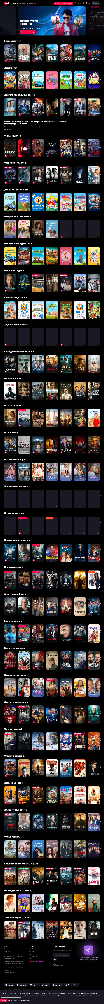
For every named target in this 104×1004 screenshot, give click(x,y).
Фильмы (31, 951)
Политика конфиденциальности (14, 963)
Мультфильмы (33, 956)
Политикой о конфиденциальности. (11, 996)
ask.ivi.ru (56, 964)
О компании (8, 949)
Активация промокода (36, 961)
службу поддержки (24, 1000)
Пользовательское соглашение (13, 961)
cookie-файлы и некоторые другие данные (68, 993)
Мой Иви (31, 949)
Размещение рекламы (11, 958)
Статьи (31, 958)
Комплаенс (7, 970)
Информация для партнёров (13, 956)
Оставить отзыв (9, 972)
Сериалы (31, 953)
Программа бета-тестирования (13, 953)
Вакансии (7, 951)
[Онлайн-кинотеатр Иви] (7, 3)
